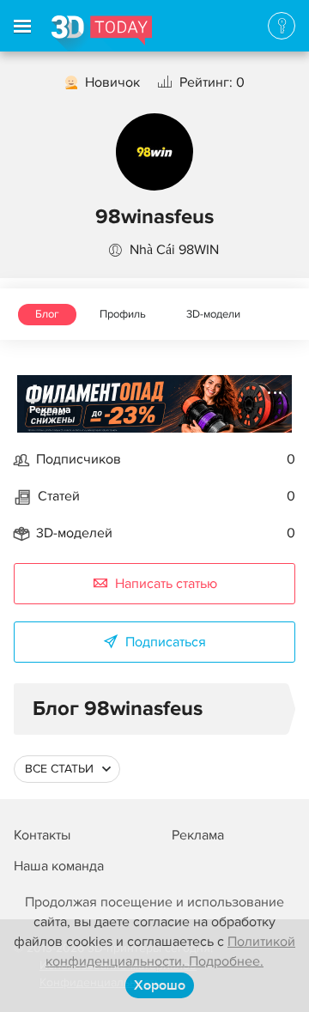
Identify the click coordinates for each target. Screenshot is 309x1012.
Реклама (50, 409)
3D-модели (213, 314)
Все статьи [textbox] (59, 768)
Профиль (123, 314)
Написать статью (166, 583)
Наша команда (59, 866)
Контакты (42, 835)
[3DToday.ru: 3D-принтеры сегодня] (102, 33)
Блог (47, 314)
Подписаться (165, 642)
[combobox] (67, 769)
